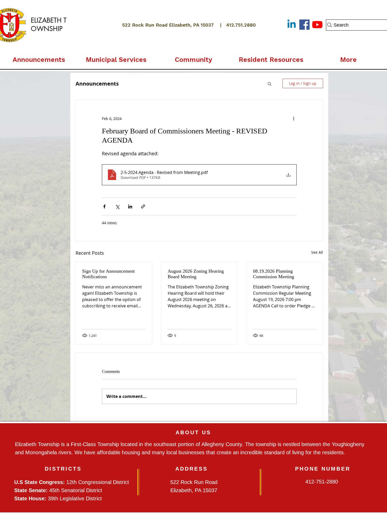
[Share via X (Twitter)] (117, 206)
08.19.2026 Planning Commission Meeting (273, 273)
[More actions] (293, 118)
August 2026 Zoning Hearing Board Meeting (196, 273)
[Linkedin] (291, 24)
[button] (116, 57)
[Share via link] (143, 206)
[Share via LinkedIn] (130, 206)
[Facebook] (304, 24)
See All (317, 252)
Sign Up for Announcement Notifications (108, 273)
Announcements (97, 83)
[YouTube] (317, 24)
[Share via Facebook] (104, 206)
